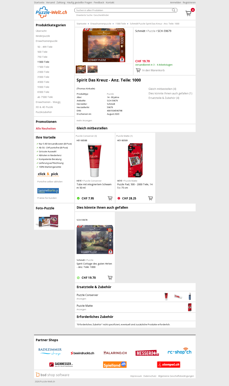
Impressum (136, 375)
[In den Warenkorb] (110, 198)
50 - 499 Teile (44, 46)
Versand (50, 2)
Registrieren (189, 2)
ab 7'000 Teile (45, 97)
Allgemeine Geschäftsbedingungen (176, 375)
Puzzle (151, 31)
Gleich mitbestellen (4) (162, 89)
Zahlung (60, 2)
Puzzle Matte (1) (124, 135)
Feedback (99, 2)
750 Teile (42, 56)
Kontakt (110, 2)
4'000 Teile (43, 81)
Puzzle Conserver (92, 180)
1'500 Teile (43, 66)
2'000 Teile (43, 71)
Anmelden (175, 2)
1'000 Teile (43, 61)
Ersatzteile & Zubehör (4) (164, 98)
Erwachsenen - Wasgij (48, 102)
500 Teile (42, 51)
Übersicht (41, 30)
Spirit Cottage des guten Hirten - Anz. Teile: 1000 (94, 265)
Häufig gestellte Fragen (79, 2)
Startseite (39, 2)
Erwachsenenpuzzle (47, 40)
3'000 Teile (43, 76)
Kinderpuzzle (43, 35)
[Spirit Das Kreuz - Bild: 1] (104, 45)
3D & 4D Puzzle (44, 107)
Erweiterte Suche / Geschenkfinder (92, 15)
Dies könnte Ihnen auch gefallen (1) (170, 93)
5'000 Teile (43, 87)
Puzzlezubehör (44, 112)
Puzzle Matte (130, 180)
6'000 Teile (43, 92)
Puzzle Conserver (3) (86, 135)
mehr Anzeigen (84, 120)
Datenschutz (150, 375)
